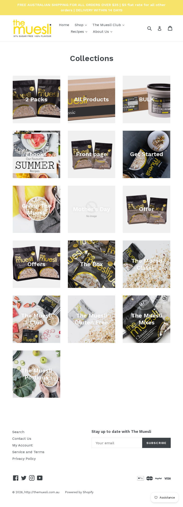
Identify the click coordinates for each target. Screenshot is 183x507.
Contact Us (21, 438)
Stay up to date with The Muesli (121, 431)
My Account (22, 445)
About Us (103, 31)
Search (18, 432)
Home (64, 25)
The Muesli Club (109, 24)
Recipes (80, 31)
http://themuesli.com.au (41, 492)
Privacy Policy (24, 458)
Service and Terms (28, 452)
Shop (82, 24)
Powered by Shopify (79, 492)
